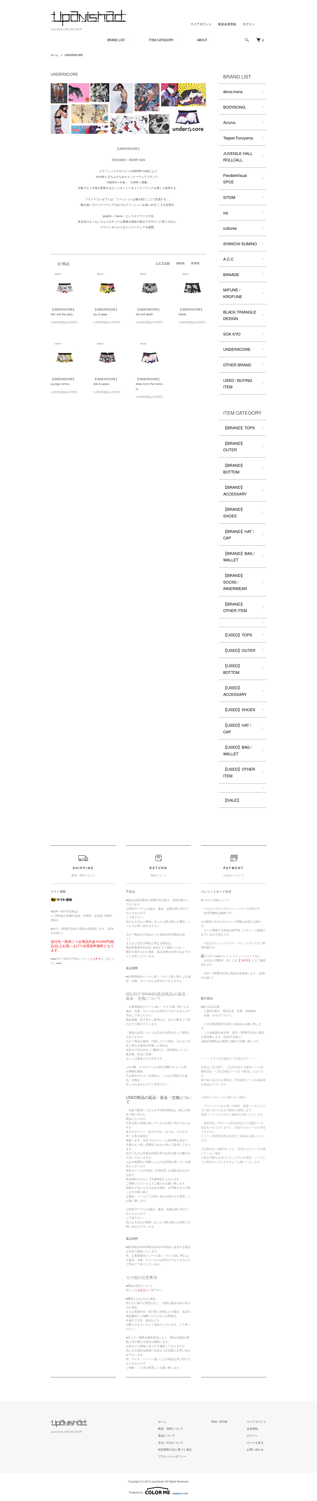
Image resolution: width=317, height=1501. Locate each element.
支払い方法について (170, 1442)
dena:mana (233, 91)
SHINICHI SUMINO (240, 243)
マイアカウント (201, 24)
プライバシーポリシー (172, 1456)
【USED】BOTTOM (232, 669)
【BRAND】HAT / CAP (238, 534)
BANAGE (231, 274)
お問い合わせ (255, 1449)
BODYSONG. (234, 107)
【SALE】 (232, 800)
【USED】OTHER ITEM (239, 772)
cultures (230, 228)
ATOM (223, 1422)
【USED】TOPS (237, 634)
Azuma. (229, 122)
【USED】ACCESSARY (235, 691)
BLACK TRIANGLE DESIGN (239, 315)
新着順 (195, 263)
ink (225, 213)
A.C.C (228, 259)
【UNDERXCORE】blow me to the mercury (149, 383)
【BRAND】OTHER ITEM (235, 607)
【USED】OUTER (239, 650)
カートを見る (255, 1442)
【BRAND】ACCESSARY (235, 490)
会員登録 (252, 1428)
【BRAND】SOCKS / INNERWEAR (235, 581)
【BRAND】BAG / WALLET (239, 556)
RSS (214, 1422)
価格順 (180, 263)
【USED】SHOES (239, 709)
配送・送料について (170, 1428)
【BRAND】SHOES (234, 512)
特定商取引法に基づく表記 (175, 1449)
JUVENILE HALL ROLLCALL (238, 156)
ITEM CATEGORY (161, 40)
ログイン (249, 24)
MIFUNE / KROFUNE (232, 293)
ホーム (54, 55)
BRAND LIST (116, 40)
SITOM (229, 197)
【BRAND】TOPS (239, 427)
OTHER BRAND (237, 364)
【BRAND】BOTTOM (234, 468)
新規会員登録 (227, 24)
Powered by (136, 1492)
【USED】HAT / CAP (237, 728)
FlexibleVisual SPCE (235, 178)
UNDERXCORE (73, 55)
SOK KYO (231, 334)
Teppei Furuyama (238, 138)
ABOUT (202, 40)
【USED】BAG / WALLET (237, 750)
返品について (166, 1435)
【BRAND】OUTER (234, 446)
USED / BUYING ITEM (237, 383)
